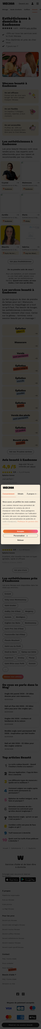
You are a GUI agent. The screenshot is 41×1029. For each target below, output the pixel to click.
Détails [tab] (20, 494)
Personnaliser (19, 536)
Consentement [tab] (8, 494)
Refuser (20, 540)
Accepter (20, 531)
